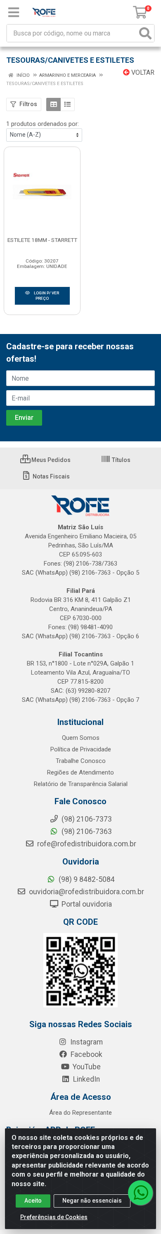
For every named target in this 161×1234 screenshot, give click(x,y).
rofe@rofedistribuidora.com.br (86, 844)
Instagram (86, 1042)
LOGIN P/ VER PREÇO (46, 295)
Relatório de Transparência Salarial (81, 784)
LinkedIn (85, 1079)
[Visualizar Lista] (67, 104)
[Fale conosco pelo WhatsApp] (140, 1192)
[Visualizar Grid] (53, 104)
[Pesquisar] (145, 33)
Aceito (33, 1200)
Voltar (142, 72)
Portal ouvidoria (86, 904)
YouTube (86, 1067)
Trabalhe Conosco (81, 761)
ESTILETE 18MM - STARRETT (42, 240)
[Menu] (13, 12)
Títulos (120, 460)
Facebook (85, 1054)
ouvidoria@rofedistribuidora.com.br (85, 892)
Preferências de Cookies (54, 1217)
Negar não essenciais (92, 1200)
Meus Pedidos (50, 460)
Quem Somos (80, 737)
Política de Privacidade (80, 749)
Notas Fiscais (50, 476)
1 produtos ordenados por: (42, 124)
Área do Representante (80, 1112)
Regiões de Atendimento (80, 772)
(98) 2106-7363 (86, 831)
